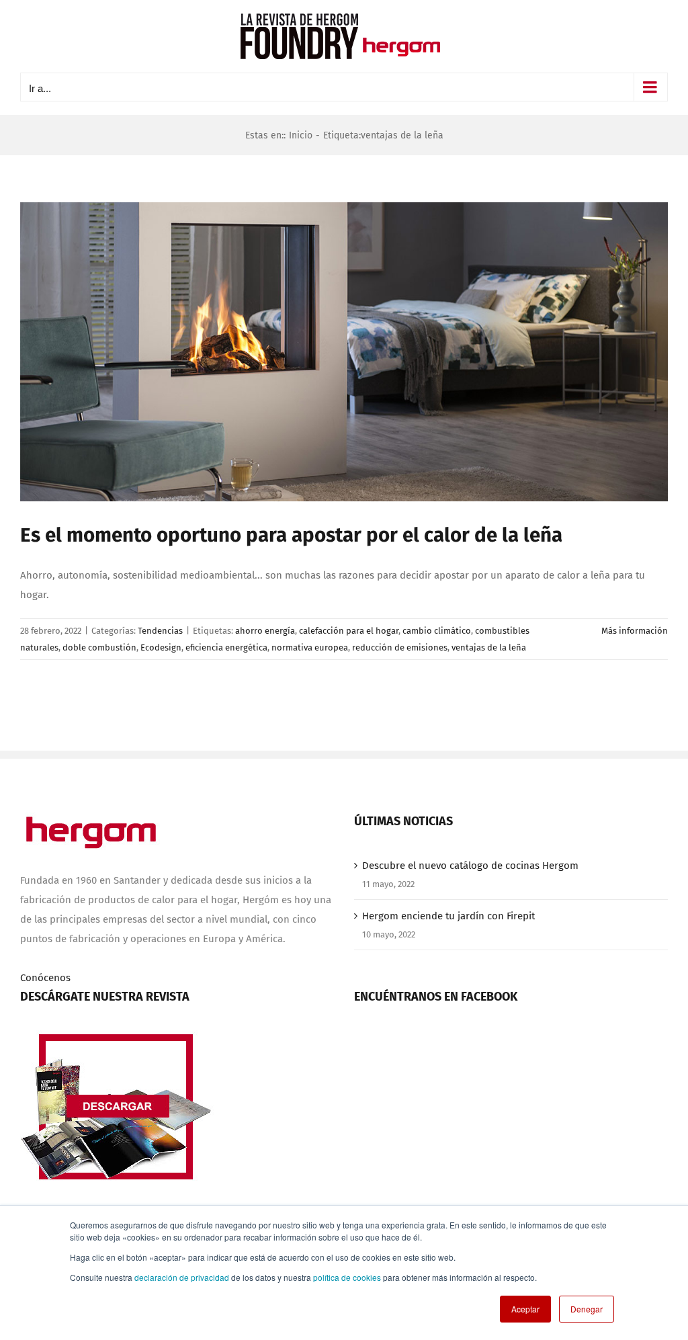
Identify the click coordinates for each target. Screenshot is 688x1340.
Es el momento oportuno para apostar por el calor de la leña (291, 535)
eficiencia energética (226, 647)
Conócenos (45, 978)
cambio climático (436, 631)
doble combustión (99, 647)
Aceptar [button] (525, 1308)
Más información (634, 631)
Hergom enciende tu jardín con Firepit (448, 916)
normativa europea (309, 647)
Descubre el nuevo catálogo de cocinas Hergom (470, 866)
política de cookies (347, 1277)
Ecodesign (160, 647)
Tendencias (160, 631)
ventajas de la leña (489, 647)
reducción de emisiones (399, 647)
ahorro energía (265, 631)
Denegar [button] (586, 1308)
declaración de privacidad (181, 1277)
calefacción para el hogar (348, 631)
